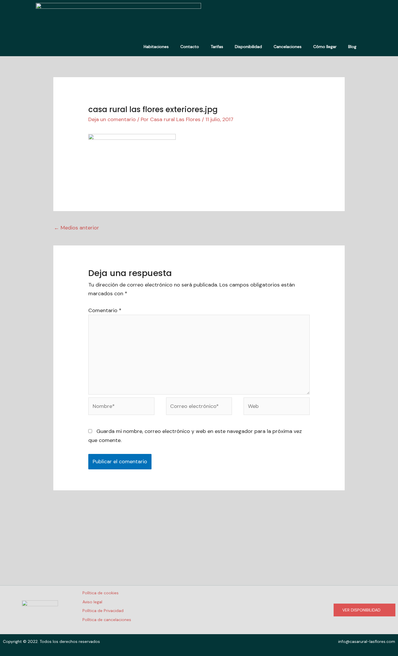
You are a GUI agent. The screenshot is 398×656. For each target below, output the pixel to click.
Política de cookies (100, 592)
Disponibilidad (248, 46)
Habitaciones (156, 46)
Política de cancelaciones (106, 619)
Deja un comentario (112, 119)
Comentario (104, 310)
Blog (352, 46)
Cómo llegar (325, 46)
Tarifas (217, 46)
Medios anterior (76, 227)
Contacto (189, 46)
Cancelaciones (288, 46)
